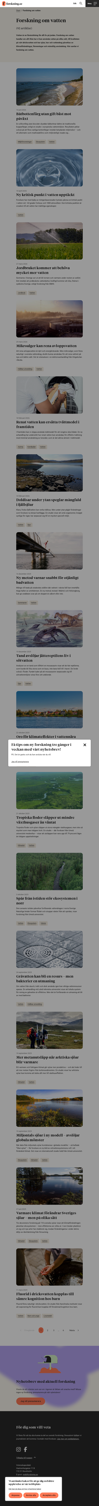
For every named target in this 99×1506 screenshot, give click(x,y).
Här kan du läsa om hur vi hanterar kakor (25, 1489)
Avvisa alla (31, 1495)
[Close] (85, 745)
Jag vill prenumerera (20, 762)
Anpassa (15, 1495)
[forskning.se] (11, 3)
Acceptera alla (49, 1495)
